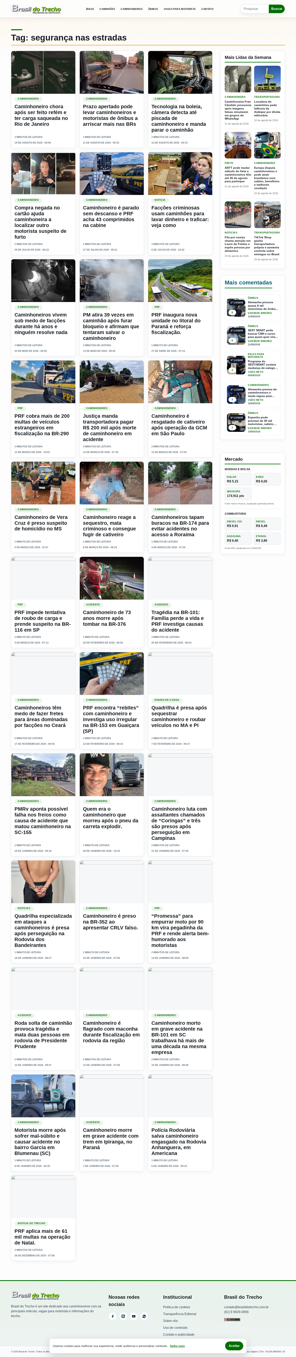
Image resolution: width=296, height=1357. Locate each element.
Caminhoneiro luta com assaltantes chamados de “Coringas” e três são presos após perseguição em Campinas (179, 823)
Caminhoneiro (28, 98)
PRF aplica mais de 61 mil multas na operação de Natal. (42, 1237)
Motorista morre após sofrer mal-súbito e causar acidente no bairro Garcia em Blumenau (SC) (40, 1141)
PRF (157, 307)
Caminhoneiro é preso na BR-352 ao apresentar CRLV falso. (110, 921)
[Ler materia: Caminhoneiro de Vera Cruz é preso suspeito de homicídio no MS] (43, 483)
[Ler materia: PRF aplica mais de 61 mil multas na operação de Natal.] (43, 1197)
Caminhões (107, 9)
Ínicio (90, 9)
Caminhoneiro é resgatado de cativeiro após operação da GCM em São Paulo (179, 424)
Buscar (276, 8)
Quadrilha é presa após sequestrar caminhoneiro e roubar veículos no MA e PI (179, 716)
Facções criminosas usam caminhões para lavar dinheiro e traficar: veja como (180, 216)
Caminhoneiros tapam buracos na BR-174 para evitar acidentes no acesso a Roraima (180, 525)
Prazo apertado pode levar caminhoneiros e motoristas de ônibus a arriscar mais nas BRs (110, 115)
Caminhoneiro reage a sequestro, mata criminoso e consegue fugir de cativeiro (109, 525)
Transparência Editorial (179, 1314)
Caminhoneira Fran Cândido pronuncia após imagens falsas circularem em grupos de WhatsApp (238, 110)
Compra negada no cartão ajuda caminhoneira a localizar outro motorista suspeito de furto (40, 222)
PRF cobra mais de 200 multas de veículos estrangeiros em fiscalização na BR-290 (42, 424)
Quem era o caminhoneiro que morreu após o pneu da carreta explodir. (110, 817)
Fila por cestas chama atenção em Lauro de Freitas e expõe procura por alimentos (237, 244)
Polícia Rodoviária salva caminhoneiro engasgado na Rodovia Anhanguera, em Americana (178, 1141)
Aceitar (234, 1346)
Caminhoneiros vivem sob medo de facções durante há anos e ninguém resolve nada (40, 323)
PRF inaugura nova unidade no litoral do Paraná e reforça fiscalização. (176, 323)
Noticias (24, 908)
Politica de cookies (176, 1307)
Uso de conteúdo (175, 1327)
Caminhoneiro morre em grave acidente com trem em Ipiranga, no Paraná (111, 1138)
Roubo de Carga (167, 700)
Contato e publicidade (179, 1334)
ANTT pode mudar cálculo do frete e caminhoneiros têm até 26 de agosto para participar (238, 174)
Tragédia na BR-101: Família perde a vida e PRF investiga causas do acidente (177, 621)
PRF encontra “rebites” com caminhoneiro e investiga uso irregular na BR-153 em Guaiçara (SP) (111, 719)
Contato (207, 9)
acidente (93, 604)
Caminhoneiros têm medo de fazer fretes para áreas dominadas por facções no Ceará (41, 716)
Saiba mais (177, 1346)
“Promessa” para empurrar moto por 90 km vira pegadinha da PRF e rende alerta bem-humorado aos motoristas (180, 930)
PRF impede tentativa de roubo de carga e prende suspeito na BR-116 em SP (42, 621)
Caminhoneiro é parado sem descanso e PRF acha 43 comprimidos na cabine (111, 216)
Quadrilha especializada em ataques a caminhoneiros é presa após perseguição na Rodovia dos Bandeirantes (43, 930)
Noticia (160, 200)
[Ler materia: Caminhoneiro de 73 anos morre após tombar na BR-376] (112, 578)
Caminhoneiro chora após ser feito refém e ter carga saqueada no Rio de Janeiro (41, 115)
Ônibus (153, 9)
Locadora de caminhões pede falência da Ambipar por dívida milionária (267, 108)
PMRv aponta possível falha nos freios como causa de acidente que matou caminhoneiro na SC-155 (42, 820)
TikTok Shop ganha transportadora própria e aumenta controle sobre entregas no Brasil (266, 246)
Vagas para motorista (180, 9)
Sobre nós (170, 1321)
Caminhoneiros (132, 9)
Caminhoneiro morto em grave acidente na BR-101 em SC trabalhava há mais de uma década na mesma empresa (178, 1037)
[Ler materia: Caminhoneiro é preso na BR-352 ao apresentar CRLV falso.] (112, 881)
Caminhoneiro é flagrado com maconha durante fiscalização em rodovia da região (111, 1031)
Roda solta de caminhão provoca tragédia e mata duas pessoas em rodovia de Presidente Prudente (43, 1034)
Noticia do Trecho (31, 1223)
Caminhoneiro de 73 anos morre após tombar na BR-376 (107, 618)
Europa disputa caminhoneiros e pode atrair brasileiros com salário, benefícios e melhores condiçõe (266, 178)
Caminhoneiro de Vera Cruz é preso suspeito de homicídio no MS (41, 523)
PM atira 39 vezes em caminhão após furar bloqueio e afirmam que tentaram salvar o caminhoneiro (111, 326)
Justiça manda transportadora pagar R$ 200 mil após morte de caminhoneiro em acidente (109, 427)
